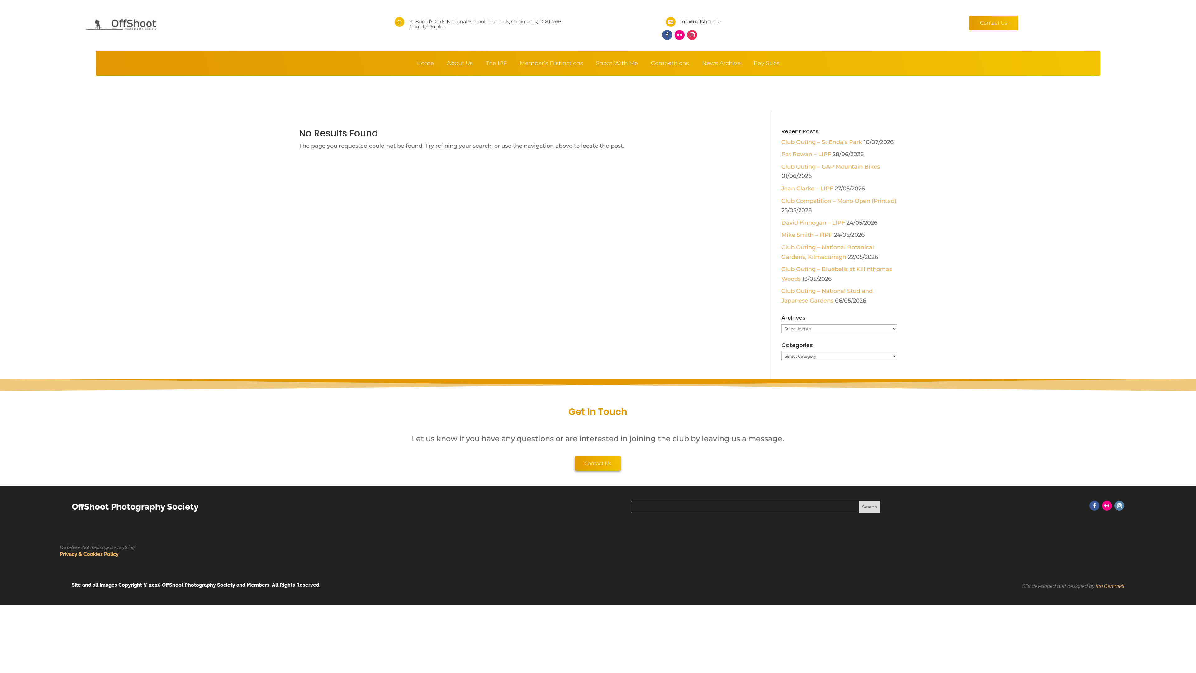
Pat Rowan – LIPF (806, 154)
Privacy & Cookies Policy (89, 554)
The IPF (496, 64)
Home (425, 64)
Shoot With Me (617, 64)
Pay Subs (767, 64)
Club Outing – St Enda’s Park (821, 142)
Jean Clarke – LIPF (807, 188)
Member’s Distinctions (551, 64)
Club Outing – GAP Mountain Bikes (830, 166)
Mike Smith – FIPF (806, 234)
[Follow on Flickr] (680, 35)
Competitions (670, 64)
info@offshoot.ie (701, 22)
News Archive (721, 64)
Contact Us (993, 23)
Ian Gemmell (1110, 586)
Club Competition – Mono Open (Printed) (838, 201)
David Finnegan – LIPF (813, 222)
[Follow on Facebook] (667, 35)
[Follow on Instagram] (692, 35)
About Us (460, 64)
